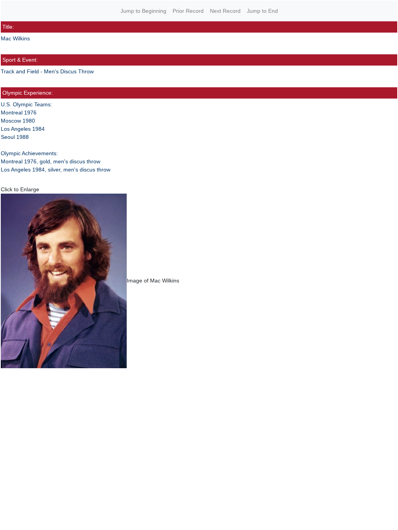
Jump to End (262, 11)
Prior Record (188, 11)
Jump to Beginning (143, 11)
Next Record (225, 11)
